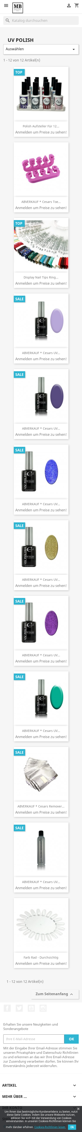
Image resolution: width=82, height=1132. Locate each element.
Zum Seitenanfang (55, 994)
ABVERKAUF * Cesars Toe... (41, 202)
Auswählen (41, 49)
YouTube (31, 1008)
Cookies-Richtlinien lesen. (50, 1127)
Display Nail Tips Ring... (41, 277)
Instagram (43, 1008)
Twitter (19, 1008)
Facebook (7, 1008)
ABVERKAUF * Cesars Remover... (41, 806)
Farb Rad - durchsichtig (41, 957)
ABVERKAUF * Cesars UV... (41, 353)
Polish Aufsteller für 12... (41, 126)
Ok (72, 1127)
